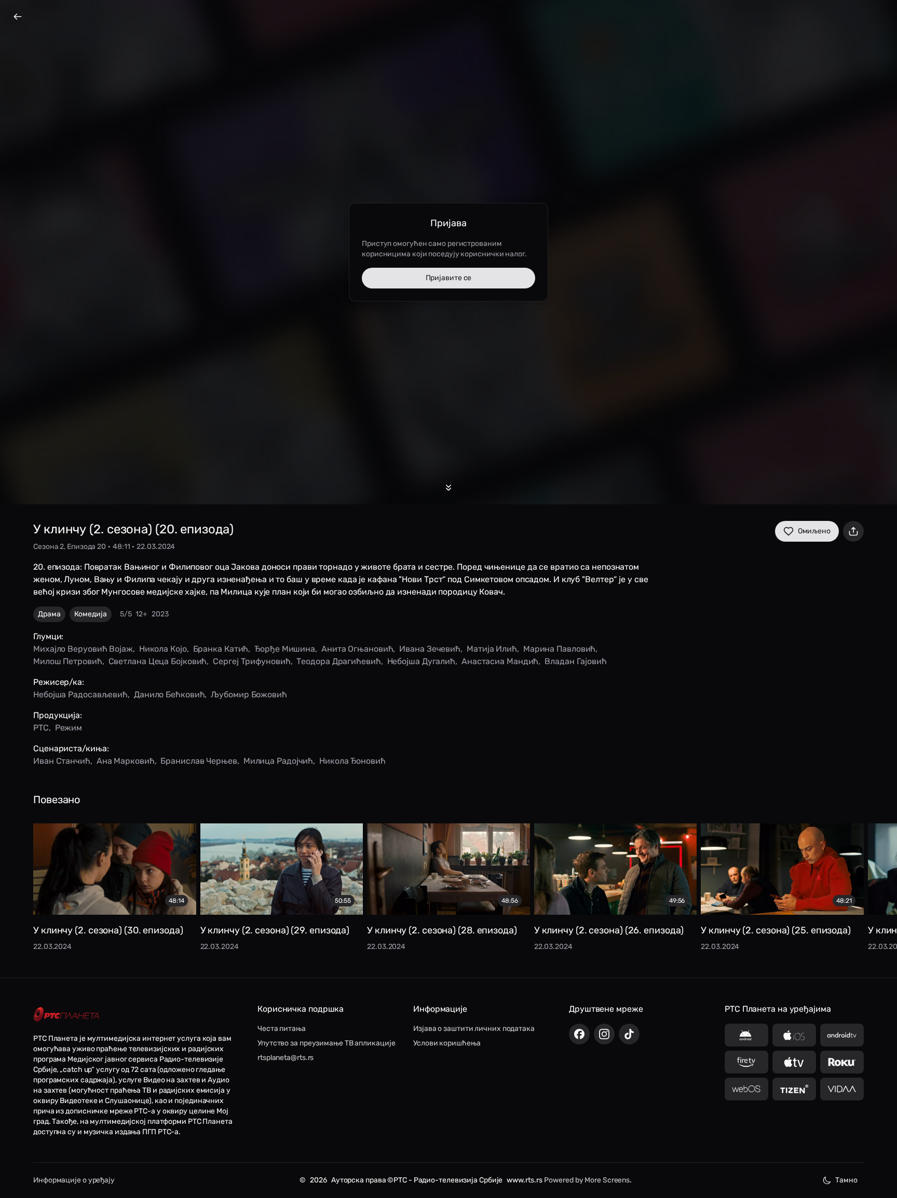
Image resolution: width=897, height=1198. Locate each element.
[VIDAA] (842, 1089)
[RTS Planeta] (66, 1014)
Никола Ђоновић (352, 761)
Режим (69, 728)
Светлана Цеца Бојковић (157, 661)
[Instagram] (604, 1034)
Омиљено (814, 531)
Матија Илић (492, 649)
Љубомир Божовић (249, 694)
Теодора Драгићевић (338, 661)
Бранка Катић (221, 649)
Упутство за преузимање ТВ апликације (326, 1043)
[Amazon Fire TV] (746, 1062)
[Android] (746, 1035)
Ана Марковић (126, 761)
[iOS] (794, 1035)
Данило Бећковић (169, 694)
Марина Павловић (559, 649)
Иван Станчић (61, 761)
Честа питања (281, 1028)
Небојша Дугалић (421, 661)
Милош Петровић (67, 661)
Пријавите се (449, 277)
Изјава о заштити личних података (474, 1028)
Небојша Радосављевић (80, 694)
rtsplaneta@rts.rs (285, 1057)
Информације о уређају (74, 1180)
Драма (49, 614)
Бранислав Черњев (198, 761)
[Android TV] (842, 1035)
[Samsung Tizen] (794, 1089)
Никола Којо (163, 649)
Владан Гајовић (576, 661)
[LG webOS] (746, 1089)
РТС (41, 728)
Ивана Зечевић (429, 649)
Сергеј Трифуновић (251, 661)
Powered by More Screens (587, 1180)
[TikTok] (629, 1034)
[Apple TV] (794, 1062)
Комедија (90, 614)
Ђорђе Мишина (284, 649)
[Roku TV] (842, 1062)
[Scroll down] (448, 487)
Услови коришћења (446, 1043)
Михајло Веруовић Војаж (83, 649)
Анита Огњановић (357, 649)
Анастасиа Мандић (499, 661)
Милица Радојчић (278, 761)
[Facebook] (579, 1034)
